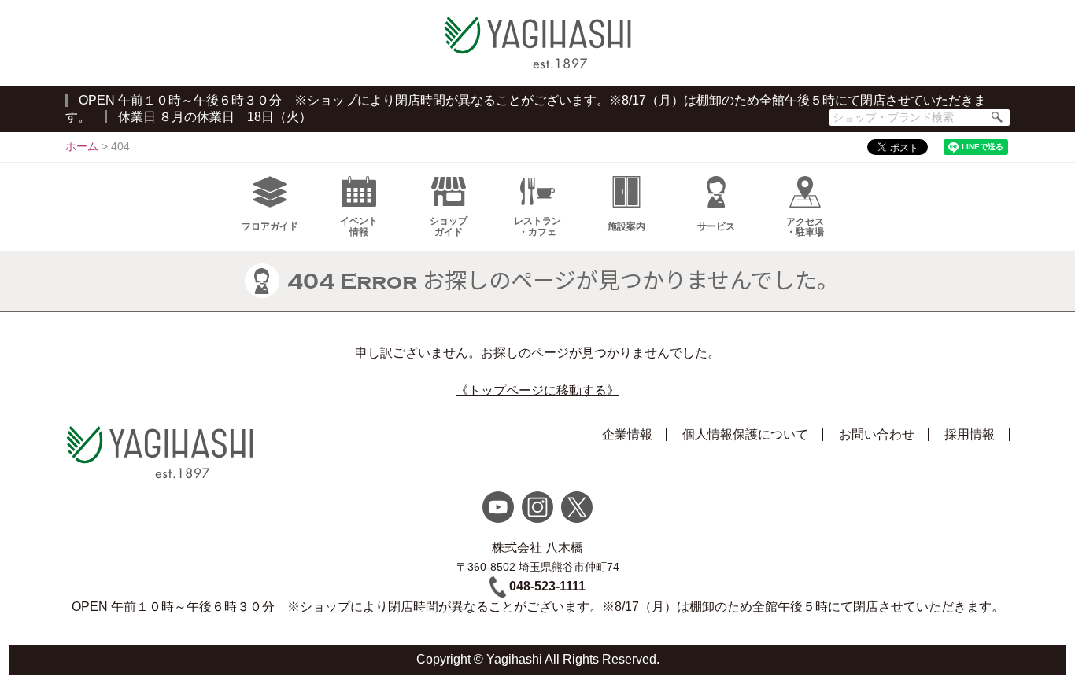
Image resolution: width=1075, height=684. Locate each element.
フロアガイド (270, 226)
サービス (716, 226)
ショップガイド (448, 226)
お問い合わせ (876, 434)
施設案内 (626, 226)
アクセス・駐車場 (805, 226)
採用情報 (969, 434)
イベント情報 (359, 226)
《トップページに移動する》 (537, 390)
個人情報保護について (745, 434)
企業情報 (627, 434)
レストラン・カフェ (537, 226)
